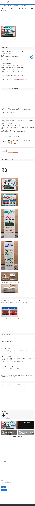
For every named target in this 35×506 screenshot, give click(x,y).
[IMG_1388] (9, 199)
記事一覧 (8, 417)
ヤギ (14, 415)
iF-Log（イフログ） (5, 1)
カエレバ (11, 141)
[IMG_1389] (9, 255)
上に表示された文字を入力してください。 (6, 482)
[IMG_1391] (9, 223)
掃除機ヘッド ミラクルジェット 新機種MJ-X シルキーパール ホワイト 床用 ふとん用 (19, 140)
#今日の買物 (11, 415)
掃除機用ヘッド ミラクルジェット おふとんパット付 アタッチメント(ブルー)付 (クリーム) (20, 168)
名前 (2, 469)
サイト (2, 476)
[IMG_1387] (9, 184)
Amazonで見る (10, 143)
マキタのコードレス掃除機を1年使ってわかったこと (9, 108)
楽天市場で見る (15, 143)
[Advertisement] (17, 20)
